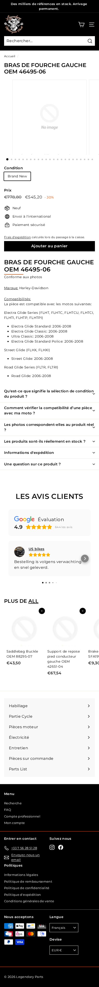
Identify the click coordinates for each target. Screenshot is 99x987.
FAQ (7, 810)
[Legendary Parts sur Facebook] (60, 847)
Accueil (9, 56)
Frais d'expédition (17, 237)
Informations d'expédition (29, 452)
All (33, 601)
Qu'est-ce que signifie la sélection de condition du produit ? (49, 394)
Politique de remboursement (28, 881)
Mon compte (14, 823)
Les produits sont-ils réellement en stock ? (45, 441)
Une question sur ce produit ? (32, 464)
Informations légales (21, 875)
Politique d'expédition (22, 895)
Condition (13, 168)
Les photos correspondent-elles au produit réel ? (49, 427)
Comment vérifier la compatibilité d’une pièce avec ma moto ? (48, 411)
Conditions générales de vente (29, 901)
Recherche (13, 803)
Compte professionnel (22, 816)
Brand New (17, 176)
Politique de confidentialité (27, 888)
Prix (8, 190)
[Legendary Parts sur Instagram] (52, 847)
